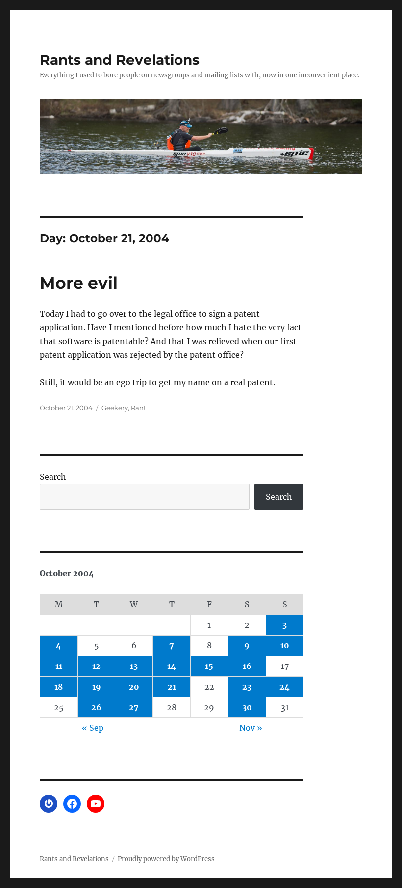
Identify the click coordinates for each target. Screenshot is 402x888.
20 (134, 686)
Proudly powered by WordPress (166, 859)
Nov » (250, 728)
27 (134, 707)
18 (58, 686)
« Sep (92, 728)
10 (284, 645)
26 (96, 707)
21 (172, 686)
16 (247, 666)
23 (246, 686)
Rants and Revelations (120, 59)
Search (53, 477)
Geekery (114, 408)
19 (96, 686)
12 (96, 666)
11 (58, 666)
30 (247, 707)
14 (171, 666)
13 (134, 666)
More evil (79, 283)
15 (209, 666)
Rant (138, 408)
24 (284, 686)
